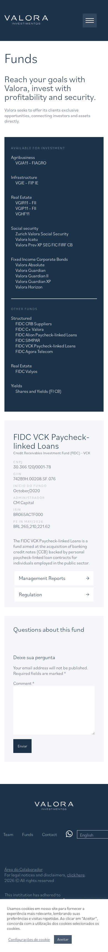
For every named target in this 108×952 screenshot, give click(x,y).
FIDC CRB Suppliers (34, 323)
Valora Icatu (27, 239)
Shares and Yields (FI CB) (38, 391)
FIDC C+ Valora (30, 329)
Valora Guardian (30, 270)
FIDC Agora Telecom (34, 351)
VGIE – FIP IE (27, 182)
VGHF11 (22, 213)
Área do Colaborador (23, 869)
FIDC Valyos (26, 371)
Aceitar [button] (62, 939)
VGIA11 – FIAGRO (31, 163)
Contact (49, 834)
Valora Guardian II (32, 275)
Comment (23, 683)
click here (76, 875)
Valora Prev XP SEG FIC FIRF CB (44, 244)
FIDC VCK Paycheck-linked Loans (46, 346)
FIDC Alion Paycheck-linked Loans (46, 334)
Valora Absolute (30, 264)
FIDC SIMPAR (28, 340)
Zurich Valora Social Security (42, 233)
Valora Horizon (29, 287)
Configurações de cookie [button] (29, 939)
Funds (27, 834)
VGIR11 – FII (26, 202)
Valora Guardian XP (33, 281)
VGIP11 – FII (26, 208)
